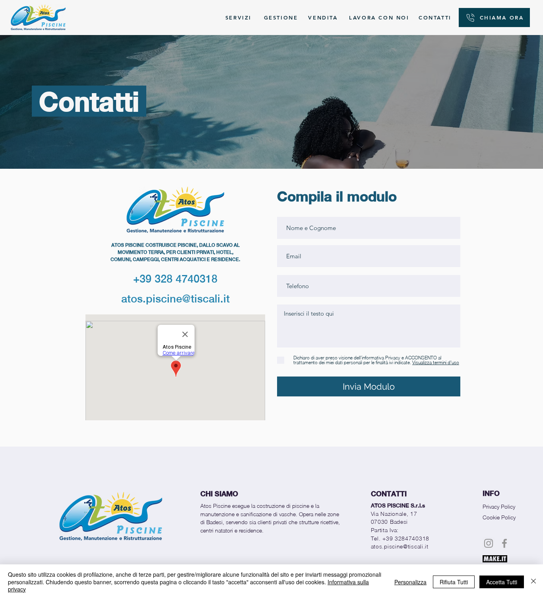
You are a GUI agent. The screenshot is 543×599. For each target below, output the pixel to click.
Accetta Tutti (501, 582)
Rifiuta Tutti (454, 582)
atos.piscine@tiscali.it (175, 298)
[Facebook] (504, 543)
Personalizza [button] (410, 582)
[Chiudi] (533, 582)
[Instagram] (489, 543)
